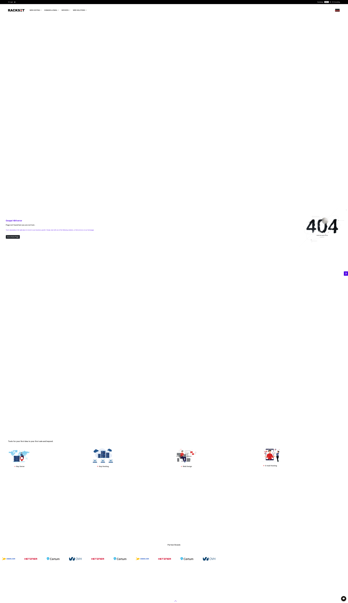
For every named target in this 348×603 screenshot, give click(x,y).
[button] (330, 2)
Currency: (320, 2)
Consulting (337, 2)
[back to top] (175, 601)
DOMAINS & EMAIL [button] (50, 10)
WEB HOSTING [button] (35, 10)
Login (11, 2)
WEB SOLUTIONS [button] (79, 10)
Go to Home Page (13, 237)
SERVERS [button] (65, 10)
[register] (15, 2)
